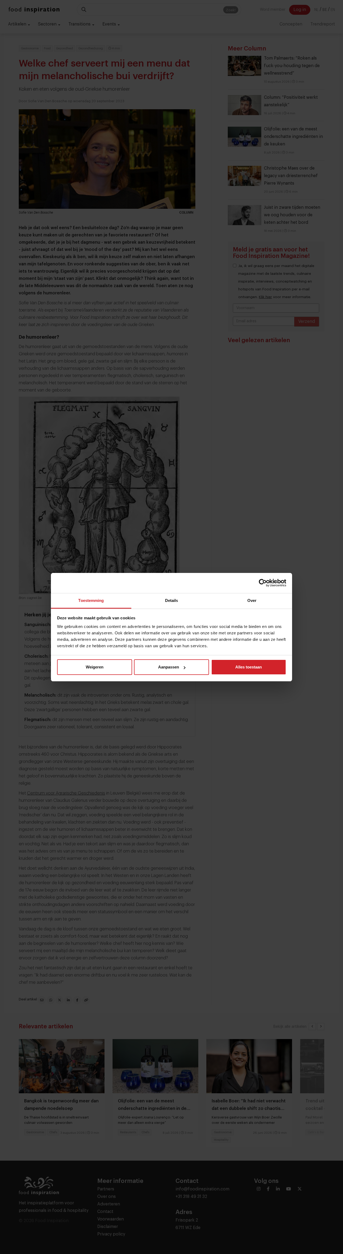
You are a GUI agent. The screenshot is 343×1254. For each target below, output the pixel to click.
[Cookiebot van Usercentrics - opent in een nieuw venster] (262, 583)
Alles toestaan (248, 667)
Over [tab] (251, 600)
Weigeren (94, 667)
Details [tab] (171, 600)
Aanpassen (168, 667)
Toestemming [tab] (91, 600)
